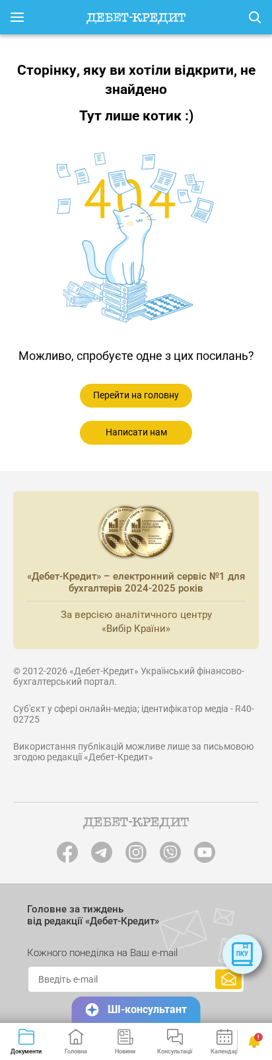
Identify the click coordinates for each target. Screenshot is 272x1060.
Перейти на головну (136, 395)
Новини (125, 1051)
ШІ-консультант (147, 1009)
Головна (76, 1051)
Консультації (174, 1051)
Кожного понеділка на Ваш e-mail (102, 953)
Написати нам (136, 432)
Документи (26, 1051)
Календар (224, 1051)
